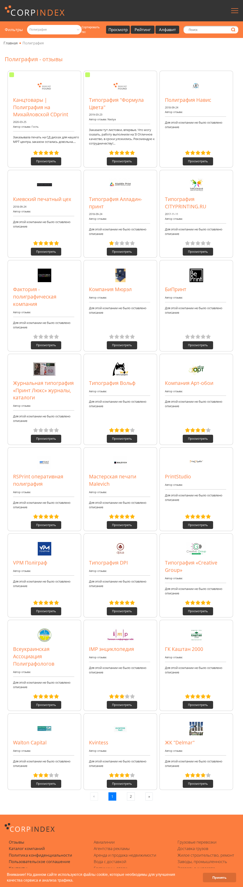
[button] (75, 881)
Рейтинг (143, 29)
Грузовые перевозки (197, 842)
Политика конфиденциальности (40, 855)
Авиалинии (104, 842)
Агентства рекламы (112, 848)
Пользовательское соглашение (39, 861)
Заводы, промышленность (202, 861)
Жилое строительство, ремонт (206, 855)
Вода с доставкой (110, 861)
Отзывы (16, 842)
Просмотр (118, 29)
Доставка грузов (193, 848)
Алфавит (167, 29)
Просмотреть (46, 161)
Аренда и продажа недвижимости (125, 855)
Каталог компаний (27, 848)
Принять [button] (219, 877)
